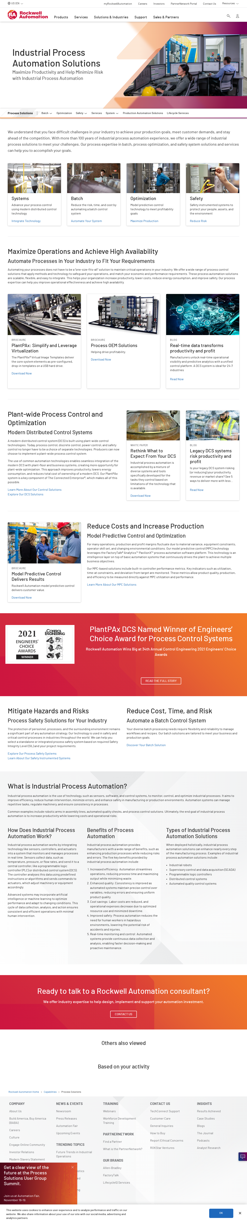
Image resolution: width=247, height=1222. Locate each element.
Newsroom (63, 1111)
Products (61, 17)
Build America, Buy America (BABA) (27, 1120)
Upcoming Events (68, 1133)
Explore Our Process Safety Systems (32, 753)
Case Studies (206, 1118)
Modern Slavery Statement (27, 1159)
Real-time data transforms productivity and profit (199, 296)
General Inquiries (161, 1125)
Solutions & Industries (111, 17)
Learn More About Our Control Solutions (35, 489)
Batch (71, 165)
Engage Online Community (27, 1144)
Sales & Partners (166, 17)
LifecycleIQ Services (116, 1182)
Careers (14, 1130)
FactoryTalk (111, 1175)
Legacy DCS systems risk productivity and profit (211, 415)
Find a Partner (112, 1141)
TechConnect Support (165, 1111)
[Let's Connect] (243, 1156)
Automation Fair (67, 1125)
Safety (190, 165)
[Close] (240, 1213)
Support (140, 17)
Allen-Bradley (112, 1168)
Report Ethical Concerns (166, 1140)
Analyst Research (209, 1147)
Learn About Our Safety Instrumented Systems (39, 758)
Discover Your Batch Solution (146, 745)
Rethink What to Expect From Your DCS (153, 412)
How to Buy (157, 1133)
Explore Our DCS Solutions (25, 494)
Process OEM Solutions (102, 296)
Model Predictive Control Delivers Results (36, 524)
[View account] (237, 16)
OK (221, 1213)
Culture (14, 1137)
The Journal (205, 1133)
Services (81, 17)
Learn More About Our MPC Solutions (111, 584)
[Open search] (228, 16)
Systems (13, 165)
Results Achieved (209, 1111)
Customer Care (160, 1118)
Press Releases (66, 1118)
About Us (15, 1111)
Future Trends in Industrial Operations (74, 1154)
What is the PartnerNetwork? (122, 1149)
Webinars (109, 1111)
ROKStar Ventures (162, 1147)
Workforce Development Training (119, 1120)
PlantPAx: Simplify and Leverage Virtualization (39, 296)
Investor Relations (21, 1152)
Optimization (135, 165)
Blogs (201, 1125)
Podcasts (203, 1140)
